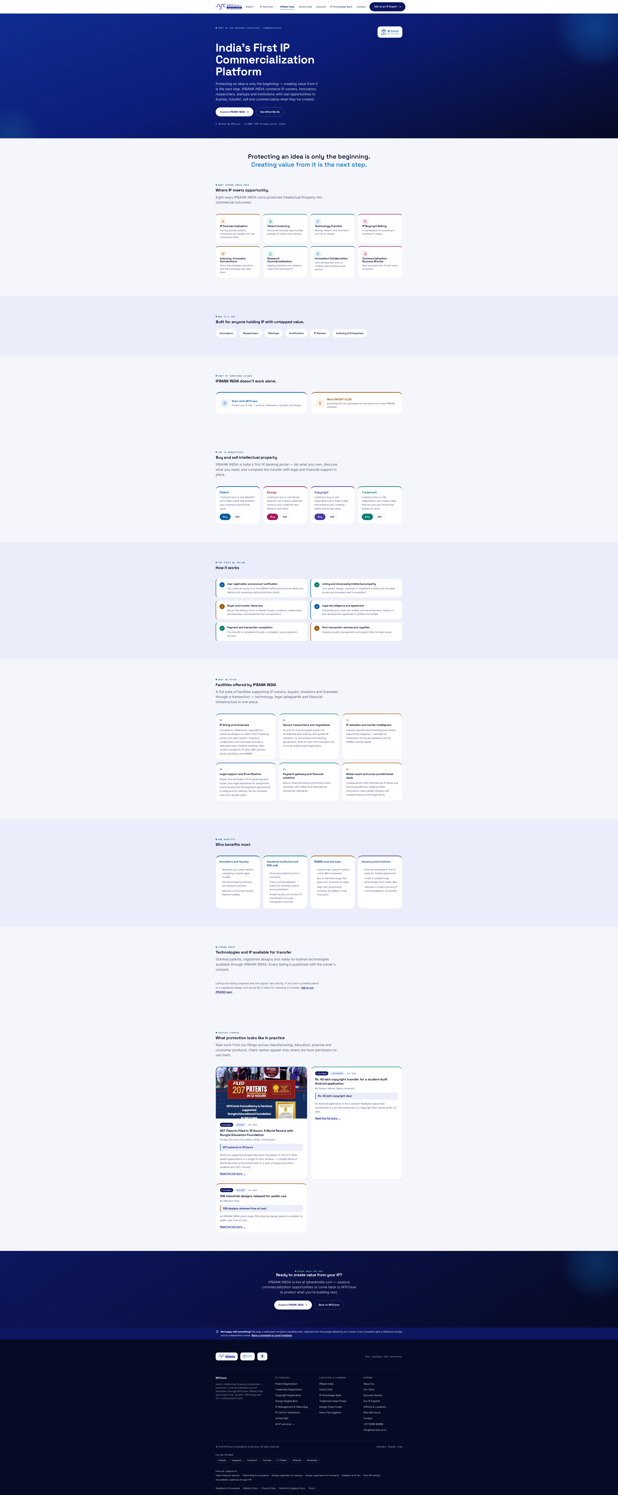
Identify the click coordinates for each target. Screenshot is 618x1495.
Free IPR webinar (371, 1475)
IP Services (266, 6)
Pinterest (297, 1460)
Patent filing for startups (228, 1475)
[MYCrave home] (229, 6)
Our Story (369, 1389)
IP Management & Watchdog (291, 1406)
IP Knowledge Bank (341, 6)
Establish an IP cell (351, 1475)
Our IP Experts (371, 1401)
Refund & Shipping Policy (292, 1488)
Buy (225, 516)
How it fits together (330, 1412)
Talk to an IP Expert (385, 6)
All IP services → (285, 1424)
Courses (321, 6)
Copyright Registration (288, 1395)
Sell (237, 516)
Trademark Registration (288, 1389)
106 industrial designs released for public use (253, 1196)
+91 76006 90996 (373, 1424)
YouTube (267, 1460)
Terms (311, 1488)
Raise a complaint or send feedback (272, 1335)
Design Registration (286, 1401)
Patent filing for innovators (256, 1475)
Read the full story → (233, 1173)
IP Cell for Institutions (287, 1412)
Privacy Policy (268, 1488)
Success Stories (372, 1395)
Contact (361, 6)
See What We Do (270, 112)
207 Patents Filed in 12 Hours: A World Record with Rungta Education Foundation (256, 1133)
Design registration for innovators (322, 1475)
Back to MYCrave (329, 1304)
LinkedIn (222, 1460)
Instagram (236, 1460)
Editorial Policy (250, 1488)
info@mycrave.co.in (374, 1429)
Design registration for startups (287, 1475)
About (249, 6)
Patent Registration (286, 1383)
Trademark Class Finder (332, 1401)
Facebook (252, 1460)
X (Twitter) (282, 1460)
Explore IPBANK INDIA (232, 112)
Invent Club (305, 6)
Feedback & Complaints (228, 1488)
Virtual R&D (281, 1418)
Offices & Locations (374, 1406)
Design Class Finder (330, 1406)
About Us (368, 1383)
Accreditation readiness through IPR (234, 1479)
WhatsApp (312, 1460)
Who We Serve (371, 1412)
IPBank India (287, 6)
